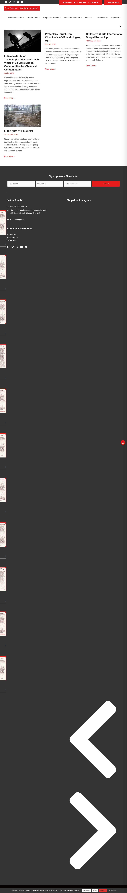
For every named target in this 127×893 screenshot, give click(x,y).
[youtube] (18, 2)
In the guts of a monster (18, 130)
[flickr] (22, 2)
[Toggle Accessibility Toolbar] (123, 442)
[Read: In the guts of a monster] (22, 115)
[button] (120, 26)
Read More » (9, 98)
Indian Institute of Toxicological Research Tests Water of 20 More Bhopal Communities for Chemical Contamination (21, 63)
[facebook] (6, 2)
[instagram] (14, 2)
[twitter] (10, 2)
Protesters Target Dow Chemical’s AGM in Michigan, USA (62, 37)
